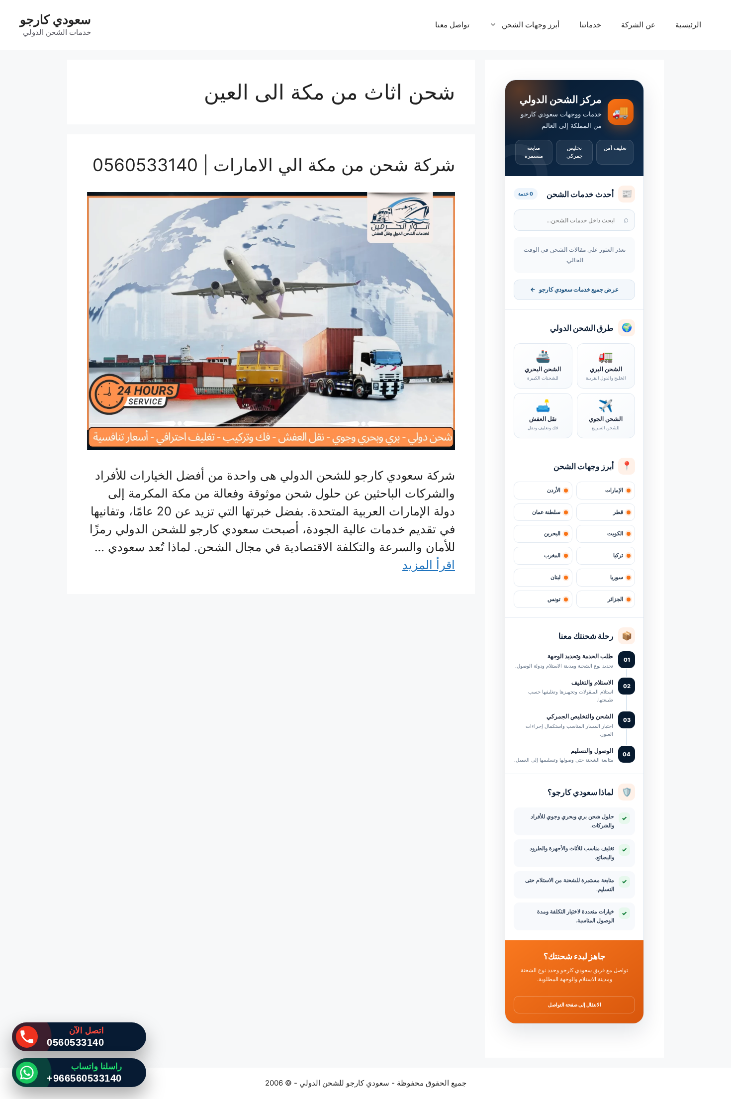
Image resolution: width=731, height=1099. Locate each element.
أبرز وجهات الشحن (530, 24)
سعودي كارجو (55, 19)
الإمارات (614, 490)
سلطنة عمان (546, 512)
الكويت (615, 533)
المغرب (552, 555)
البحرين (552, 533)
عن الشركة (638, 24)
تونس (554, 599)
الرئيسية (688, 24)
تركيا (618, 555)
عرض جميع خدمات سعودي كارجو (574, 289)
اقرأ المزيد (428, 565)
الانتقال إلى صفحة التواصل (574, 1004)
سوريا (616, 577)
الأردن (553, 490)
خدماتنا (590, 24)
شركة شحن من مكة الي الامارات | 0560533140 (273, 164)
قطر (618, 512)
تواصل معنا (452, 24)
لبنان (555, 577)
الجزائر (615, 599)
